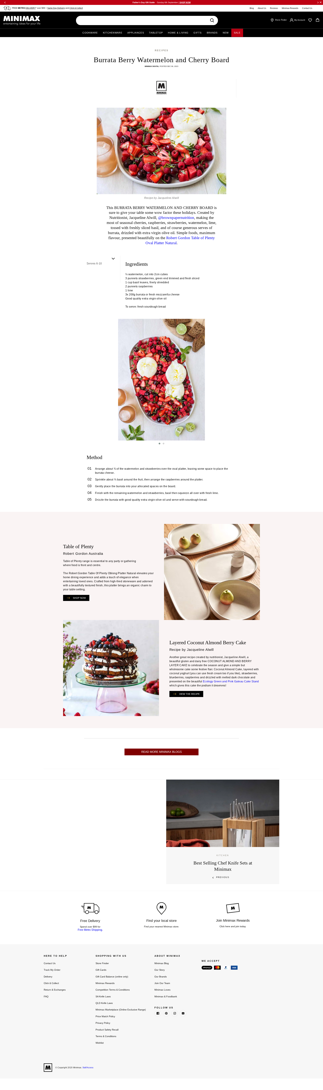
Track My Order (52, 969)
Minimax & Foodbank (165, 996)
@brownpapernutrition (176, 218)
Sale (237, 32)
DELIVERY (31, 8)
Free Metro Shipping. (90, 929)
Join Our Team (162, 983)
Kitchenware (112, 32)
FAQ (46, 996)
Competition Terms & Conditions (113, 989)
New (226, 32)
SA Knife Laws (103, 996)
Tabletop (156, 32)
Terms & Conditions (106, 1036)
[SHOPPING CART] (317, 20)
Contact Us (307, 8)
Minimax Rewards (290, 8)
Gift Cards (101, 969)
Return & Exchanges (55, 989)
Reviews (274, 8)
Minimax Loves (162, 989)
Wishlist (100, 1042)
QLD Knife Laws (104, 1003)
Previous (222, 877)
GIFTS (197, 32)
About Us (262, 8)
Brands (212, 32)
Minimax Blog (161, 963)
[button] (159, 443)
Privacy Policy (103, 1023)
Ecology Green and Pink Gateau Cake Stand (231, 681)
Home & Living (178, 32)
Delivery (48, 976)
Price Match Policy (105, 1016)
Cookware (90, 32)
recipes (161, 50)
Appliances (135, 32)
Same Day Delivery (56, 8)
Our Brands (160, 976)
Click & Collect (76, 8)
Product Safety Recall (107, 1029)
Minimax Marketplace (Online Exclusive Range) (121, 1009)
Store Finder (102, 963)
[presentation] (84, 380)
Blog (252, 8)
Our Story (159, 969)
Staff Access (87, 1067)
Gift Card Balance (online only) (112, 976)
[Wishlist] (310, 20)
